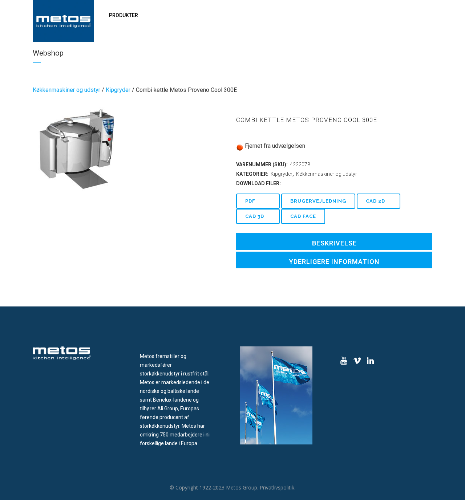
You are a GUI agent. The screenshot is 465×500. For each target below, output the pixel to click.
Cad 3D (254, 216)
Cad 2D (375, 201)
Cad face (303, 216)
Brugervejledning (318, 201)
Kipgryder (118, 89)
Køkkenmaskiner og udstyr (66, 89)
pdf (250, 201)
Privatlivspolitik (277, 487)
